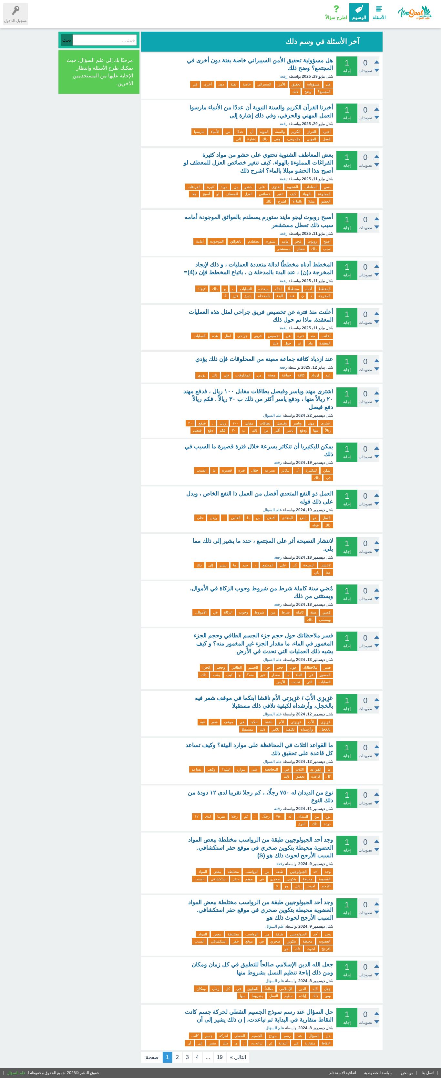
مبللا (311, 201)
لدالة (278, 289)
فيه (202, 722)
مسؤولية (313, 84)
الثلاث (299, 769)
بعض (327, 187)
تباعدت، (256, 1043)
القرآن (311, 132)
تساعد (196, 769)
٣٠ (234, 430)
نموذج (273, 1036)
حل (328, 1036)
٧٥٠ (279, 816)
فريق (258, 336)
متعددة (263, 289)
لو (217, 194)
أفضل (271, 518)
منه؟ (250, 675)
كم (246, 816)
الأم (281, 722)
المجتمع (267, 565)
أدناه (308, 289)
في (195, 84)
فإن (235, 296)
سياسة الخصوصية (378, 1073)
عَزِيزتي (296, 722)
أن (251, 132)
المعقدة (325, 343)
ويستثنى (325, 620)
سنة (313, 612)
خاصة (247, 84)
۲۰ (190, 423)
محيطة (308, 879)
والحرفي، (293, 139)
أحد (315, 871)
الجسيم (256, 1036)
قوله (315, 525)
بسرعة (270, 470)
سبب (327, 249)
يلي (316, 572)
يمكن (327, 470)
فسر (327, 667)
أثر (295, 565)
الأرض (280, 682)
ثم (270, 1043)
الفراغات (194, 187)
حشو (248, 187)
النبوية (264, 132)
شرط (286, 612)
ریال (223, 423)
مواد (224, 187)
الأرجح (326, 886)
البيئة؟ (226, 769)
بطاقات (265, 423)
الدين (302, 989)
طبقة (279, 871)
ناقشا (268, 722)
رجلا (234, 816)
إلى (238, 139)
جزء (267, 667)
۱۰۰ (235, 423)
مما (328, 572)
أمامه (200, 241)
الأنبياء (215, 132)
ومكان (201, 989)
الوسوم (359, 17)
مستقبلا (247, 729)
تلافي (275, 729)
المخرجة (324, 296)
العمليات (246, 289)
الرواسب (251, 871)
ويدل (213, 518)
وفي (277, 139)
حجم (280, 667)
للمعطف (232, 194)
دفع (210, 430)
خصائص (265, 194)
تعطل (301, 249)
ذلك (295, 92)
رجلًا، (266, 816)
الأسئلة (379, 17)
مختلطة (233, 871)
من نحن (407, 1073)
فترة (300, 336)
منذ (312, 336)
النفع (303, 518)
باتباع (247, 296)
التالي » (238, 1057)
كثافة (301, 375)
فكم (222, 430)
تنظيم (288, 996)
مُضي (327, 612)
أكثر (277, 430)
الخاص (236, 518)
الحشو (326, 201)
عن (288, 336)
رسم (287, 1036)
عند (292, 296)
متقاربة (310, 1043)
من (228, 132)
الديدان (303, 816)
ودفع (303, 430)
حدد (245, 565)
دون (221, 84)
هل (328, 84)
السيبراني (264, 84)
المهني (311, 139)
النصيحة (308, 565)
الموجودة (217, 241)
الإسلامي (285, 989)
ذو (314, 518)
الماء (299, 675)
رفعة (284, 76)
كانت (195, 1036)
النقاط (326, 1043)
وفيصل (282, 423)
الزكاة (228, 612)
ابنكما (254, 722)
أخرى (208, 84)
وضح (307, 92)
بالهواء (307, 194)
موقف (228, 722)
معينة (271, 375)
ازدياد (315, 375)
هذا (193, 194)
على (262, 187)
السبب (201, 470)
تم (299, 343)
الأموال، (201, 612)
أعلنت (326, 336)
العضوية (325, 879)
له (289, 816)
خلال (254, 470)
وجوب (243, 612)
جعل (327, 989)
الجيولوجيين (298, 871)
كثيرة (210, 187)
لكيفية (290, 729)
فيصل (197, 430)
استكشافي (218, 879)
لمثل (227, 336)
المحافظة (271, 769)
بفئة (233, 84)
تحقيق (296, 84)
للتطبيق (252, 989)
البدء (280, 296)
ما (214, 470)
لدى (208, 816)
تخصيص (274, 336)
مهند (311, 423)
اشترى (326, 423)
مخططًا (293, 289)
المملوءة (324, 194)
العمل (327, 139)
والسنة (280, 132)
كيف (293, 194)
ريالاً (328, 430)
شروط (259, 612)
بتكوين (291, 879)
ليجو (298, 241)
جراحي (242, 336)
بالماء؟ (297, 201)
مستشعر (283, 249)
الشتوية (292, 187)
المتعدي (287, 518)
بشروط (257, 996)
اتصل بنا (428, 1073)
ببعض (217, 871)
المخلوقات (243, 375)
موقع (249, 879)
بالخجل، (325, 729)
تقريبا (221, 816)
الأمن (281, 84)
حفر (236, 879)
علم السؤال (272, 415)
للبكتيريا (311, 470)
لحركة (223, 1036)
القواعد (315, 769)
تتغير (280, 194)
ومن (327, 996)
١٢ (197, 816)
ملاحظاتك (310, 667)
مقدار (276, 675)
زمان (215, 989)
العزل (248, 194)
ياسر (290, 430)
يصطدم (253, 241)
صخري (275, 879)
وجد (328, 871)
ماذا (310, 343)
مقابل (249, 423)
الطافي (236, 667)
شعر (214, 722)
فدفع (202, 423)
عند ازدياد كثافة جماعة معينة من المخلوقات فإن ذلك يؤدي (264, 359)
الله (315, 989)
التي (309, 682)
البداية (283, 1043)
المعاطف (310, 187)
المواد (203, 871)
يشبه (216, 675)
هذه (215, 336)
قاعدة (315, 776)
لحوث (311, 886)
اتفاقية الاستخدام (342, 1073)
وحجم (221, 667)
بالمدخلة (264, 296)
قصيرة (227, 470)
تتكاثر (285, 470)
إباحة (302, 996)
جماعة (286, 375)
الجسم (253, 667)
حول (287, 343)
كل (328, 776)
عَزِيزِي (326, 722)
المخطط (324, 289)
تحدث (296, 682)
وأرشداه (307, 729)
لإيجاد (202, 289)
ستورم (270, 241)
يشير (223, 565)
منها (316, 430)
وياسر (297, 423)
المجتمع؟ (324, 92)
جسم (209, 1036)
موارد (241, 769)
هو (286, 886)
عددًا (240, 132)
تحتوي (276, 187)
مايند (285, 241)
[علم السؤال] (414, 12)
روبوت (312, 241)
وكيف (211, 769)
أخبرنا (327, 132)
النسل (273, 996)
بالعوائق (235, 241)
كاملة (300, 612)
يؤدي (201, 375)
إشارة (251, 139)
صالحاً (269, 989)
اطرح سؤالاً (336, 17)
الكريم (295, 132)
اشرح (282, 201)
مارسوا (199, 132)
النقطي (239, 1036)
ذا (248, 518)
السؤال (314, 1036)
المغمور (325, 675)
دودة (327, 824)
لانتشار (326, 565)
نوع (328, 816)
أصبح (206, 194)
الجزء (206, 667)
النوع (301, 824)
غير (262, 675)
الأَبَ (311, 722)
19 (220, 1057)
